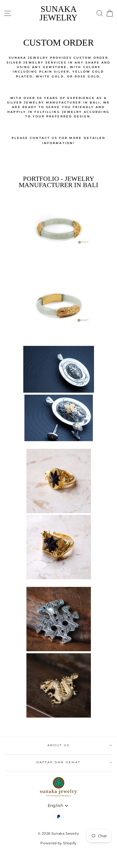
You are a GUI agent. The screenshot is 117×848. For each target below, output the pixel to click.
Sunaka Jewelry (58, 13)
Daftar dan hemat (58, 762)
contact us (43, 138)
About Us (58, 745)
